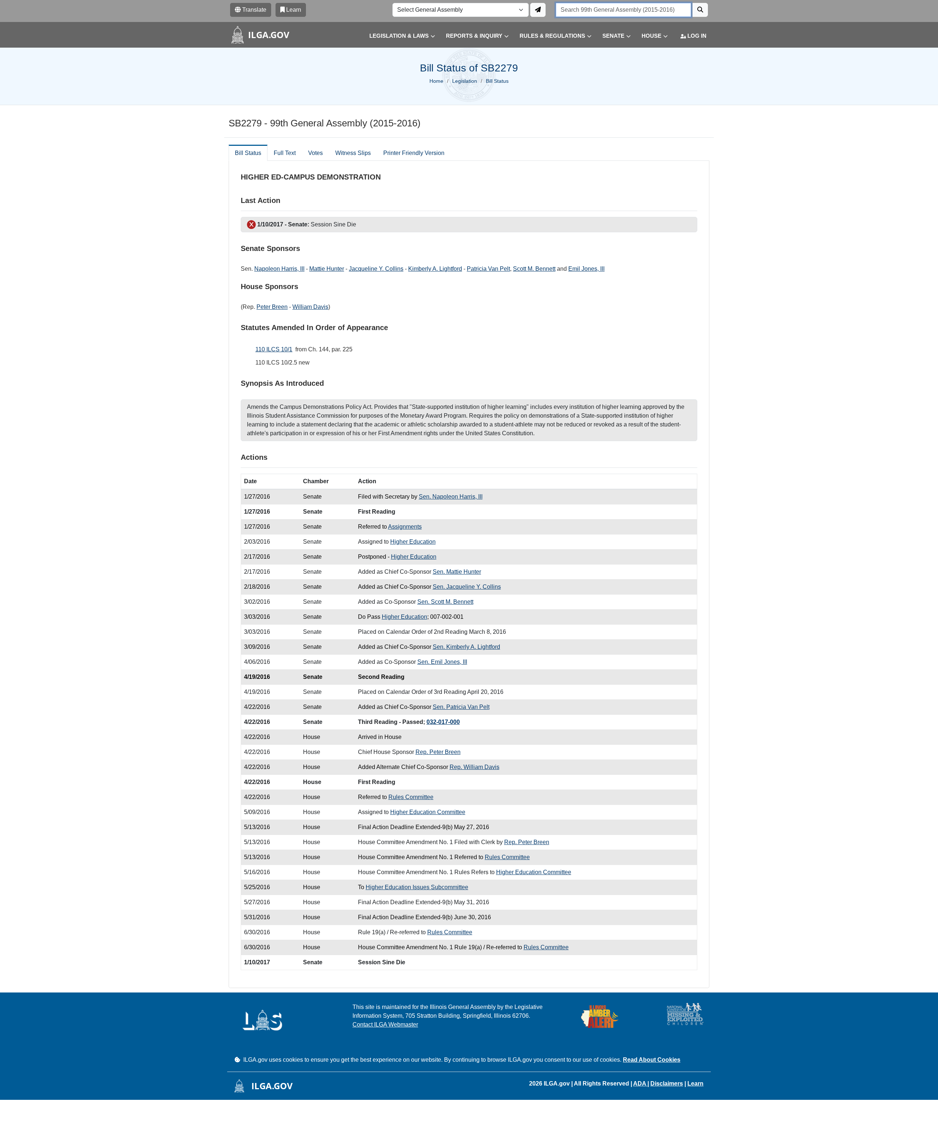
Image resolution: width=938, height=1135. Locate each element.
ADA (640, 1083)
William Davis (310, 307)
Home (436, 81)
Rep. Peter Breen (438, 752)
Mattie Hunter (326, 269)
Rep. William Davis (474, 767)
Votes (315, 153)
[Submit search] (700, 10)
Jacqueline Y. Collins (376, 269)
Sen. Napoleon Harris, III (451, 496)
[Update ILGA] (538, 10)
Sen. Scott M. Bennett (445, 602)
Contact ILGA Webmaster (385, 1024)
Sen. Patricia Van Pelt (461, 707)
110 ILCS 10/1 (273, 349)
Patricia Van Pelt (488, 269)
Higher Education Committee (427, 812)
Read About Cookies (651, 1060)
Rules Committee (410, 797)
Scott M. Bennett (534, 269)
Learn (695, 1083)
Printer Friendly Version (413, 153)
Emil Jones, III (586, 269)
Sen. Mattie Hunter (457, 572)
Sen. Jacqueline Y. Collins (467, 587)
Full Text (285, 153)
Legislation (464, 81)
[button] (396, 36)
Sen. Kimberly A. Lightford (466, 647)
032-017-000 (443, 722)
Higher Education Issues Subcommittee (417, 887)
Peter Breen (272, 307)
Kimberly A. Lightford (435, 269)
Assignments (405, 527)
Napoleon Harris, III (279, 269)
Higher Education (413, 542)
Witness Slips (353, 153)
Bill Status (248, 153)
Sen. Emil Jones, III (442, 662)
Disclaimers (666, 1083)
